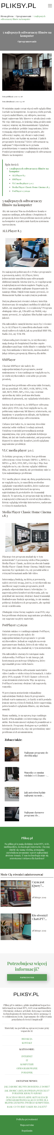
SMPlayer (16, 179)
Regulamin (27, 1130)
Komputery (27, 1064)
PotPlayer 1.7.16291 (21, 191)
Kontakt (27, 1042)
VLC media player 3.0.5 (23, 183)
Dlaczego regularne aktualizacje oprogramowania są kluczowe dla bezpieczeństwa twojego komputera (27, 1100)
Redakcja (27, 1038)
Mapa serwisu (27, 1125)
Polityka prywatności (27, 1119)
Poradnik (27, 1072)
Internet (27, 1056)
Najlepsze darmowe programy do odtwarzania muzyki (34, 814)
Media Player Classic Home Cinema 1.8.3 (31, 187)
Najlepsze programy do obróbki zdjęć (36, 754)
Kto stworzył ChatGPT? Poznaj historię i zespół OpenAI (42, 917)
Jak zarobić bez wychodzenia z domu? (27, 1086)
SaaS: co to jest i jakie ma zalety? (27, 1106)
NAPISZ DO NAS (27, 977)
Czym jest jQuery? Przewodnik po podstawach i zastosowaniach (42, 883)
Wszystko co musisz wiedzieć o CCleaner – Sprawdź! (35, 774)
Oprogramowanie (24, 16)
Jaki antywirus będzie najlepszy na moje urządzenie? (34, 794)
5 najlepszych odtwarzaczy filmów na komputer (29, 170)
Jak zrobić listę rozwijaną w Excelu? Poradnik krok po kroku (27, 1092)
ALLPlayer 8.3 (18, 175)
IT (27, 1060)
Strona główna (7, 16)
